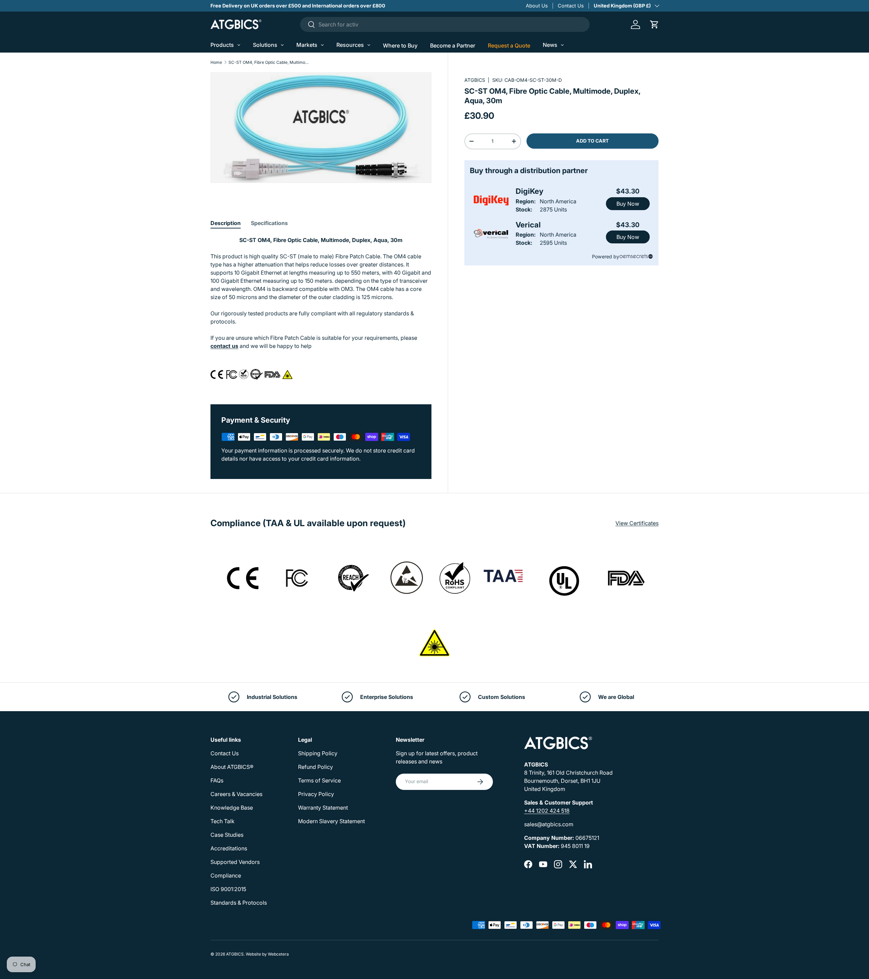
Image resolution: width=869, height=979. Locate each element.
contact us (224, 346)
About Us (537, 5)
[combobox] (445, 24)
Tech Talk (222, 821)
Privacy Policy (316, 794)
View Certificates (637, 523)
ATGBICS (474, 80)
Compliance (225, 875)
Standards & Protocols (238, 902)
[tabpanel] (320, 312)
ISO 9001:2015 (228, 889)
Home (216, 62)
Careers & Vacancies (236, 794)
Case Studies (226, 834)
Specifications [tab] (269, 223)
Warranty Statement (323, 807)
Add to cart (592, 141)
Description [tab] (225, 223)
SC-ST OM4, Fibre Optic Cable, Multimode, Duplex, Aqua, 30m (269, 62)
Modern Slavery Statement (331, 821)
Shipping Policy (317, 753)
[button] (654, 24)
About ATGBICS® (232, 766)
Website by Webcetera (267, 954)
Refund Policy (315, 766)
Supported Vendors (235, 861)
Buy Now (627, 203)
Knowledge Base (231, 807)
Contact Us (571, 5)
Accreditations (228, 848)
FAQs (216, 780)
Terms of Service (319, 780)
